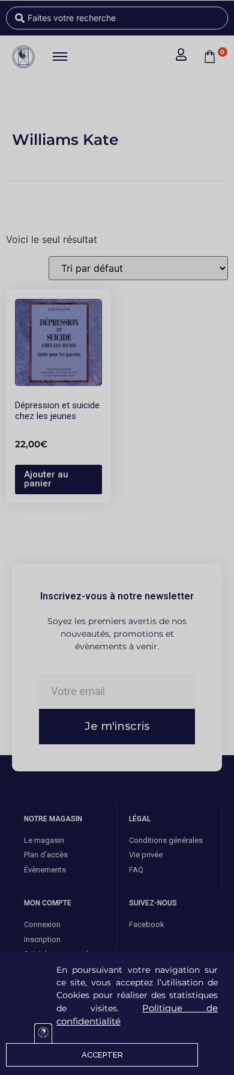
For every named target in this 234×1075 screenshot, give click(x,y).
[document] (117, 537)
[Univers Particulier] (43, 1034)
